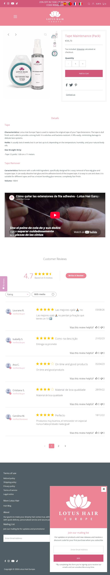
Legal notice (8, 494)
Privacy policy (9, 486)
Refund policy (9, 478)
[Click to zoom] (45, 34)
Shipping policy (9, 482)
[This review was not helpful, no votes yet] (102, 327)
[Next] (15, 34)
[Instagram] (8, 3)
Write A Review (76, 275)
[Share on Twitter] (71, 85)
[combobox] (17, 294)
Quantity (69, 58)
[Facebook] (4, 3)
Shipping (80, 49)
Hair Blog (7, 505)
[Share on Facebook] (67, 85)
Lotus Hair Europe (27, 569)
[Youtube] (12, 3)
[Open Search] (89, 4)
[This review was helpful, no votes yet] (96, 327)
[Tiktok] (16, 3)
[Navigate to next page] (65, 446)
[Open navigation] (15, 16)
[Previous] (8, 34)
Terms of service (10, 490)
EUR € (98, 3)
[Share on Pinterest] (76, 85)
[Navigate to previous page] (44, 446)
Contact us (70, 95)
